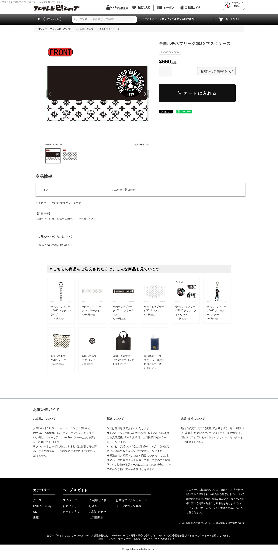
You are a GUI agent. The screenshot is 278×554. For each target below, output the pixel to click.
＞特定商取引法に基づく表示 (194, 523)
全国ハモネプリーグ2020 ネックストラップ (60, 310)
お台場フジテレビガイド (131, 500)
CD (35, 511)
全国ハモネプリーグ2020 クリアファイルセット (185, 310)
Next (145, 94)
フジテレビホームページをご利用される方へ (213, 507)
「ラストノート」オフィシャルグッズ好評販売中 (169, 18)
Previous (50, 94)
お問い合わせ (97, 511)
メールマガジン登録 (128, 506)
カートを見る (232, 19)
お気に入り (70, 506)
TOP (38, 29)
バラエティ (48, 29)
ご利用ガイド (97, 500)
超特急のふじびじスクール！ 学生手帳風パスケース (154, 360)
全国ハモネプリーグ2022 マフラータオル (123, 310)
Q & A (93, 506)
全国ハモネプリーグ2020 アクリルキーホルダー (217, 310)
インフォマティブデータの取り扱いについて (133, 539)
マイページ (70, 500)
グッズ (37, 500)
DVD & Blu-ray (42, 506)
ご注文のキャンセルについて (55, 236)
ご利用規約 (96, 517)
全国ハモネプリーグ (67, 29)
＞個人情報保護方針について (229, 523)
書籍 (36, 517)
